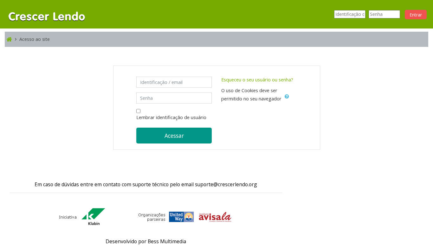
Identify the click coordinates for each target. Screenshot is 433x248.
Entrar (416, 15)
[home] (47, 14)
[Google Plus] (28, 160)
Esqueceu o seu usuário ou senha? (257, 80)
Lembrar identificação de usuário (171, 117)
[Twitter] (21, 160)
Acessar (174, 135)
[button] (288, 99)
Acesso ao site (34, 39)
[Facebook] (13, 160)
